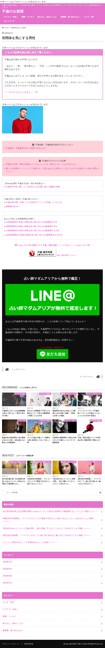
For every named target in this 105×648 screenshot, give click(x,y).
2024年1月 (7, 562)
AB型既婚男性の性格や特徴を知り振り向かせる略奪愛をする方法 (34, 235)
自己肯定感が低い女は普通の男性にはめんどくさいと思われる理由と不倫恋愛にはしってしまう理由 (50, 511)
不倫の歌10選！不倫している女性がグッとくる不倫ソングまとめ (34, 202)
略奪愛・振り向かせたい (70, 17)
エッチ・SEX (89, 17)
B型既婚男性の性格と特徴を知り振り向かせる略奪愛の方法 (31, 226)
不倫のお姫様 (13, 11)
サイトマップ (9, 21)
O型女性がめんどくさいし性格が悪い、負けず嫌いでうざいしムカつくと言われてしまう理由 (47, 528)
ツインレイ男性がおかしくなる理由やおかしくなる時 (30, 542)
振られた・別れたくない (47, 17)
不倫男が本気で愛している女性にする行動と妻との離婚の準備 (33, 186)
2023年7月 (7, 583)
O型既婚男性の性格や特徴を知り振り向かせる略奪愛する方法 (32, 230)
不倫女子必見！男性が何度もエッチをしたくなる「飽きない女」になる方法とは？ (41, 164)
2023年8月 (7, 576)
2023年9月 (7, 569)
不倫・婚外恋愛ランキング (66, 255)
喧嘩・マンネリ (28, 17)
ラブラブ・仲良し (11, 17)
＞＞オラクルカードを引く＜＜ (20, 92)
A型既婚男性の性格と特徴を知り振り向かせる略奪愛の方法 (31, 222)
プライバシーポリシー (11, 644)
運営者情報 (28, 644)
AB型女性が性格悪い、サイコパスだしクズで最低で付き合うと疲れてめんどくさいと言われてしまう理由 (48, 519)
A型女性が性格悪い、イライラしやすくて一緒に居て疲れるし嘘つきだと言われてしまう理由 (47, 535)
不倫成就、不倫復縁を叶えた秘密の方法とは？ (26, 148)
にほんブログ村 (83, 245)
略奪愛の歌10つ (13, 206)
